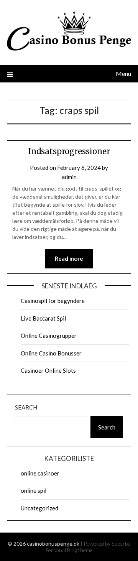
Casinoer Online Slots (48, 370)
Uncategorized (39, 508)
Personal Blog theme (69, 550)
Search (26, 407)
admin (69, 176)
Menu (123, 73)
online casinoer (40, 473)
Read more (69, 258)
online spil (33, 490)
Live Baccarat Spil (43, 318)
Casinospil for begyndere (53, 300)
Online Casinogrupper (49, 335)
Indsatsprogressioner (69, 151)
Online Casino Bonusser (51, 353)
